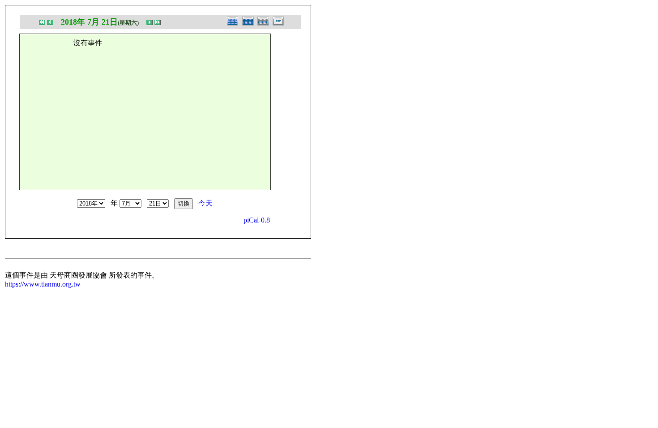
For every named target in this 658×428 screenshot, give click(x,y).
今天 (205, 203)
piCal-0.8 (257, 220)
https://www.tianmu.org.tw (43, 284)
